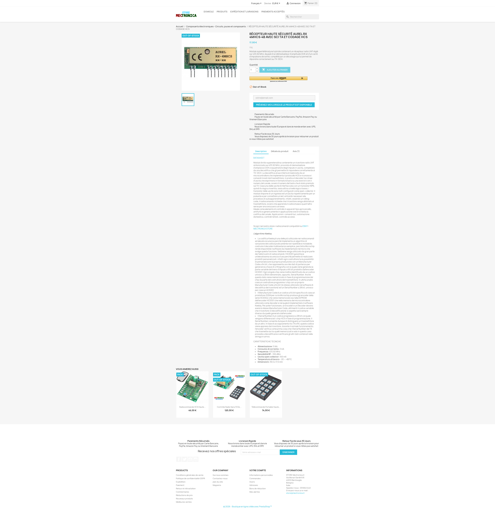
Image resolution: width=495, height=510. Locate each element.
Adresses (253, 485)
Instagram (195, 459)
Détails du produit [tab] (279, 151)
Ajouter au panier (275, 69)
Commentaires (182, 492)
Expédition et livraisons (244, 11)
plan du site (218, 482)
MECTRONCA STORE (263, 228)
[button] (278, 79)
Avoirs (252, 482)
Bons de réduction (257, 488)
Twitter (184, 459)
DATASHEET (258, 158)
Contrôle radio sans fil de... (229, 407)
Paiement (180, 485)
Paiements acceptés (273, 11)
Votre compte (257, 470)
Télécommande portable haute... (265, 407)
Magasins (217, 485)
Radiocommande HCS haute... (192, 407)
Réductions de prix (184, 495)
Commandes (255, 478)
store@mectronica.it (295, 493)
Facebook (178, 459)
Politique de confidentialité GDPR (190, 478)
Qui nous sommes (220, 475)
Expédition (180, 482)
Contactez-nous (220, 478)
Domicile (209, 11)
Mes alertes (254, 492)
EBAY (305, 226)
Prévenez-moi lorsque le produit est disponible (284, 104)
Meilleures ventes (184, 502)
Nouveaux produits (184, 498)
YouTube (190, 459)
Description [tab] (261, 151)
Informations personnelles (261, 475)
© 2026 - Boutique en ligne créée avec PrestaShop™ (247, 506)
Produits (222, 11)
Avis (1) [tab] (296, 151)
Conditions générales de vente (189, 475)
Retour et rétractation (186, 488)
